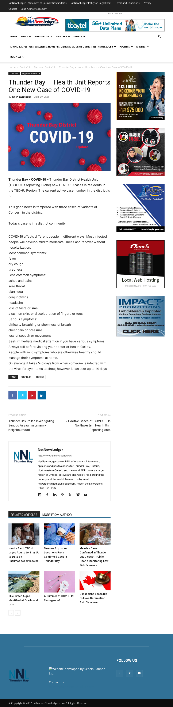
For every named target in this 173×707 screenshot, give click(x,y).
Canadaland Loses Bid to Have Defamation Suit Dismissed (93, 598)
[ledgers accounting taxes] (140, 208)
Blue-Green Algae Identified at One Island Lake (23, 600)
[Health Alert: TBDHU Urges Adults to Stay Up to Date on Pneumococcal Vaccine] (23, 534)
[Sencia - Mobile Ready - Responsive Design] (140, 264)
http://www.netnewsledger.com (55, 455)
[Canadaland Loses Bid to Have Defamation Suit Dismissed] (95, 580)
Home (13, 36)
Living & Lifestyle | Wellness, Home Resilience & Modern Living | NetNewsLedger (61, 46)
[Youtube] (86, 495)
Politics (124, 46)
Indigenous (41, 36)
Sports (77, 36)
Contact (12, 8)
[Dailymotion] (41, 495)
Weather (61, 36)
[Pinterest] (32, 395)
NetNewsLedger (21, 96)
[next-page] (17, 613)
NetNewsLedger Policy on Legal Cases (90, 2)
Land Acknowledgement (34, 8)
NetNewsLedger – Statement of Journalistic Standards (37, 2)
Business (15, 56)
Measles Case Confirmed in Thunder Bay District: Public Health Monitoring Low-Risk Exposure (94, 557)
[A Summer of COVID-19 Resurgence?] (59, 581)
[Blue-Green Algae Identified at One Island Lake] (23, 581)
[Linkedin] (42, 395)
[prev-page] (11, 613)
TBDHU (40, 377)
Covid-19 (25, 67)
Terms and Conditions (127, 2)
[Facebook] (12, 395)
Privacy (147, 2)
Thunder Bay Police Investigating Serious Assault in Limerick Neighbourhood (31, 425)
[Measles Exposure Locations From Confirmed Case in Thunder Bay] (59, 534)
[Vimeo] (79, 495)
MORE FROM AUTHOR (57, 514)
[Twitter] (22, 395)
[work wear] (140, 152)
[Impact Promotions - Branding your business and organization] (140, 316)
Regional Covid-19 (44, 67)
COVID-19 (26, 377)
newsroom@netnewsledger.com (71, 687)
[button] (159, 37)
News (24, 36)
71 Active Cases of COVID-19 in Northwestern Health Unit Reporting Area (88, 425)
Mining (141, 46)
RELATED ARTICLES (24, 514)
